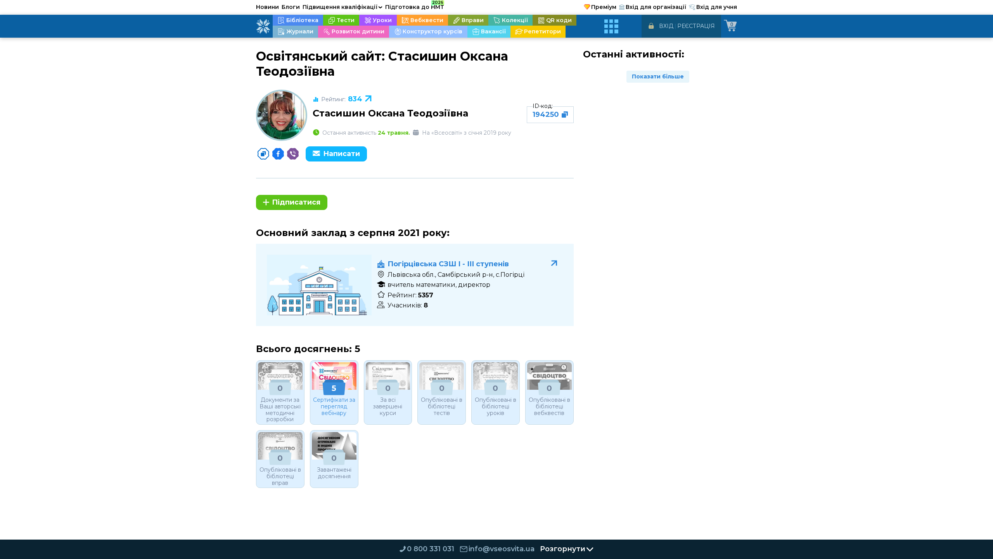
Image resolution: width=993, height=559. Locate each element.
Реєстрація (696, 26)
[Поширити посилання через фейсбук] (278, 154)
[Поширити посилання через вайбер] (293, 154)
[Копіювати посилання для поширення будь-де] (263, 154)
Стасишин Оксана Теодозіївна (390, 113)
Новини (267, 6)
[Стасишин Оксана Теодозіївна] (281, 115)
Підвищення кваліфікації (342, 6)
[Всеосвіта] (263, 26)
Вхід (666, 26)
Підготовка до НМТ (414, 5)
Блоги (291, 6)
